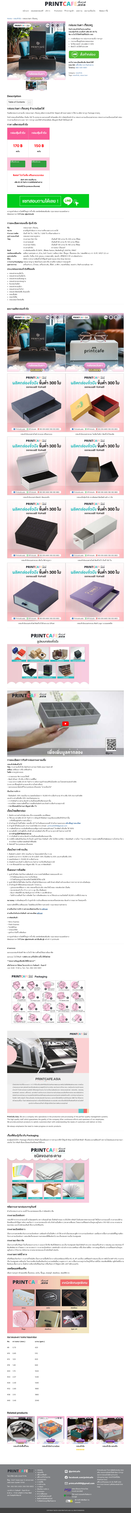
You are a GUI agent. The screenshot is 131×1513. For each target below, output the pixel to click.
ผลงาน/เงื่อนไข (89, 11)
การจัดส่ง (40, 1487)
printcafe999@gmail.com (57, 826)
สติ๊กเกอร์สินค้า (42, 1475)
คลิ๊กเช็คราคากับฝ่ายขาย (84, 65)
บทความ (79, 11)
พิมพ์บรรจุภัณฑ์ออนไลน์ (44, 1498)
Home (9, 18)
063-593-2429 (16, 1486)
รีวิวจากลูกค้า (69, 11)
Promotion (58, 11)
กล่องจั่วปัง (17, 18)
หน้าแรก (26, 11)
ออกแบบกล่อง (41, 1479)
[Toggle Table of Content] (28, 102)
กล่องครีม (40, 1472)
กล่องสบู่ (39, 1470)
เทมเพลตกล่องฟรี (37, 11)
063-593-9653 (28, 1486)
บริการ (47, 11)
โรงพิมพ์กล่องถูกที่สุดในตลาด (46, 1501)
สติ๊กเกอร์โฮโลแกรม (43, 1477)
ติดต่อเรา (102, 11)
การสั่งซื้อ (40, 1482)
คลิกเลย (44, 909)
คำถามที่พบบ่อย (42, 1494)
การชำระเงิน (41, 1484)
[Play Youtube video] (65, 724)
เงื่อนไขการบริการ (43, 1489)
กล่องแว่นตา (84, 75)
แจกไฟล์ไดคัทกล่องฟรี (44, 1496)
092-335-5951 (81, 68)
